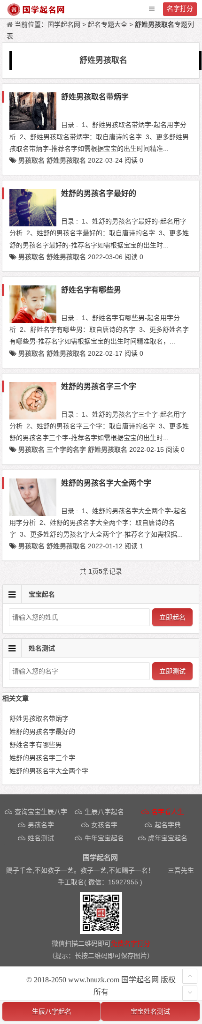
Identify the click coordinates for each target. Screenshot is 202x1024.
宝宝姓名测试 (150, 1011)
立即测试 (172, 671)
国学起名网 (63, 24)
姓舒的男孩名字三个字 (98, 386)
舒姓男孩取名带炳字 (95, 97)
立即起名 (172, 617)
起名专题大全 (107, 24)
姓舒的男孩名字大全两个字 (106, 483)
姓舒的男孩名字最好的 (98, 193)
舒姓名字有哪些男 (91, 290)
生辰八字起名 (51, 1011)
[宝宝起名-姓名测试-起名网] (36, 13)
